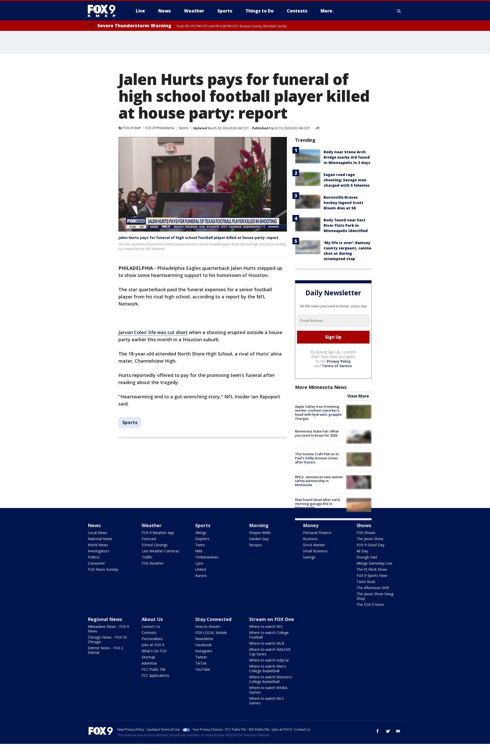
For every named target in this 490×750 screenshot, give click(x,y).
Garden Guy (258, 538)
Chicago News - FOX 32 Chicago (107, 639)
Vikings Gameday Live (374, 563)
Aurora (200, 575)
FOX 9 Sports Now (372, 575)
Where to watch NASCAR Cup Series (269, 651)
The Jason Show (370, 538)
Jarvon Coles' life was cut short (153, 332)
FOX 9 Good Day (370, 544)
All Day (362, 551)
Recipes (255, 544)
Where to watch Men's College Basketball (267, 668)
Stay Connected (213, 619)
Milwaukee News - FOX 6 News (108, 628)
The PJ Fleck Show (372, 569)
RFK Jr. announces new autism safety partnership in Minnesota (319, 481)
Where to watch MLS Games (266, 700)
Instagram (203, 651)
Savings (309, 557)
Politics (94, 557)
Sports (183, 128)
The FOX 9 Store (370, 604)
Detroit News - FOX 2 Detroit (105, 650)
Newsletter (204, 638)
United (200, 569)
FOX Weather (153, 563)
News (94, 525)
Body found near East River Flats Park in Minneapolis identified (346, 225)
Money (310, 525)
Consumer (96, 563)
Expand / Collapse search (399, 11)
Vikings (200, 532)
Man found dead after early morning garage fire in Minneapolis (317, 503)
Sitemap (148, 657)
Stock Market (314, 544)
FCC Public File (154, 669)
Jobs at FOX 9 (153, 644)
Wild (198, 551)
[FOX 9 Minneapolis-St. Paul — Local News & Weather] (104, 11)
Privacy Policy (339, 361)
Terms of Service (337, 365)
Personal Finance (317, 532)
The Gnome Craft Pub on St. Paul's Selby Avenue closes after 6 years (317, 458)
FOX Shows (366, 532)
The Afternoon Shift (373, 587)
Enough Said (367, 557)
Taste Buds (366, 581)
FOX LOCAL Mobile (211, 632)
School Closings (155, 544)
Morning (258, 525)
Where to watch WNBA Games (268, 690)
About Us (152, 619)
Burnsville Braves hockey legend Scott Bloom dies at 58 (343, 202)
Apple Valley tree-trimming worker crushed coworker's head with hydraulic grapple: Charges (318, 412)
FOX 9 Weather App (158, 532)
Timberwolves (206, 557)
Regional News (105, 619)
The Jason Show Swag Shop (375, 596)
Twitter (201, 657)
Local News (97, 532)
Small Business (315, 551)
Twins (200, 544)
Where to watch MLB (266, 643)
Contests (149, 632)
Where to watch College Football (269, 635)
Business (310, 538)
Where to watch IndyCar (269, 660)
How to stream (207, 626)
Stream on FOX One (271, 619)
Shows (364, 525)
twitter (388, 731)
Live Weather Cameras (160, 551)
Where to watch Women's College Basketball (270, 679)
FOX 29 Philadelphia (159, 128)
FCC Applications (155, 675)
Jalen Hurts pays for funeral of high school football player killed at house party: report (198, 237)
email (398, 731)
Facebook (203, 644)
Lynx (199, 563)
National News (100, 538)
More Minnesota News (321, 387)
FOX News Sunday (103, 569)
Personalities (152, 638)
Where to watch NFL (266, 626)
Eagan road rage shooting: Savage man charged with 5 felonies (347, 180)
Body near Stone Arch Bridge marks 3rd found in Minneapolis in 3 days (347, 157)
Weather (152, 525)
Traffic (147, 557)
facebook (378, 731)
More (326, 11)
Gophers (202, 538)
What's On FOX (154, 651)
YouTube (202, 669)
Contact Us (151, 626)
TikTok (200, 663)
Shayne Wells (260, 532)
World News (98, 544)
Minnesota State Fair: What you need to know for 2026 (317, 433)
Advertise (149, 663)
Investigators (98, 551)
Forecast (149, 538)
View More (358, 396)
